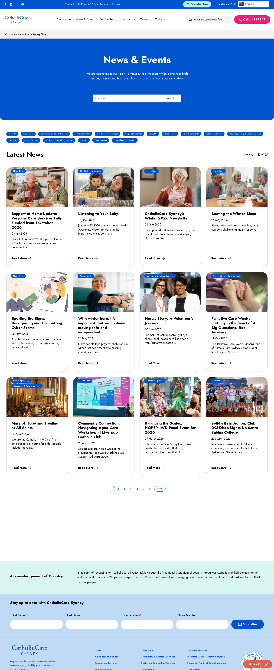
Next (160, 488)
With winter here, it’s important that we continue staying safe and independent (101, 325)
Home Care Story (82, 133)
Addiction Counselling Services (59, 140)
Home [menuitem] (98, 650)
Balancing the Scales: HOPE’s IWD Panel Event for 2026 (170, 427)
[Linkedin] (17, 4)
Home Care (28, 133)
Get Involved (107, 19)
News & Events (85, 19)
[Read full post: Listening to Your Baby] (103, 187)
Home (12, 34)
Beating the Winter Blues (233, 213)
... (143, 489)
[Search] (190, 19)
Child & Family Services (107, 133)
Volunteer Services (214, 133)
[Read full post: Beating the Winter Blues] (236, 187)
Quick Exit (256, 664)
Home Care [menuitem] (147, 650)
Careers (145, 19)
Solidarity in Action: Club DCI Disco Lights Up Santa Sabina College (234, 427)
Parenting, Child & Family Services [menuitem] (206, 656)
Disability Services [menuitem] (197, 650)
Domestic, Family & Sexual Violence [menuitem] (206, 663)
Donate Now (199, 4)
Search (170, 98)
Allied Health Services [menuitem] (107, 656)
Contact (159, 19)
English (249, 4)
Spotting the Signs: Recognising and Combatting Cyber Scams (37, 323)
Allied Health (170, 133)
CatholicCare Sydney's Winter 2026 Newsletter (167, 216)
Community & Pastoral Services (54, 133)
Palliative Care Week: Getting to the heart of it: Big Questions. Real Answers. (234, 325)
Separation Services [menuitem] (106, 663)
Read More (19, 258)
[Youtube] (22, 4)
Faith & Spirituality (191, 133)
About (127, 19)
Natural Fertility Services (124, 140)
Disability (153, 133)
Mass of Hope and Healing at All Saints (35, 425)
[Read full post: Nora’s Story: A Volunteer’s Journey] (170, 292)
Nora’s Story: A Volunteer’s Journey (169, 321)
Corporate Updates (133, 133)
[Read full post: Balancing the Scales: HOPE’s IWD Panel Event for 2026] (170, 397)
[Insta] (11, 4)
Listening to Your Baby (98, 213)
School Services (31, 140)
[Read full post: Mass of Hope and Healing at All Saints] (37, 397)
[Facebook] (5, 4)
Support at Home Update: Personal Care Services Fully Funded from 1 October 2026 (37, 220)
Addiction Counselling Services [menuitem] (158, 663)
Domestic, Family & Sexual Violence (245, 133)
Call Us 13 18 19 (254, 19)
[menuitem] (64, 19)
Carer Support (101, 140)
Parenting (13, 140)
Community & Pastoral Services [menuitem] (158, 656)
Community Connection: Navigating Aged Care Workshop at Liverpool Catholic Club (99, 430)
